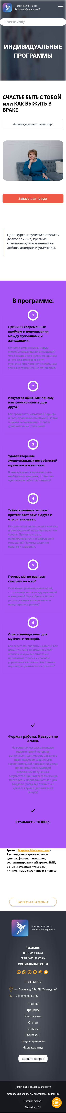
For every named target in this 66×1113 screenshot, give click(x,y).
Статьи (33, 1022)
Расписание (33, 1016)
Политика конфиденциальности (33, 1086)
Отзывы (33, 1028)
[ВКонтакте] (19, 972)
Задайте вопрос (33, 1058)
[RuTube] (41, 972)
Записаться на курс (33, 199)
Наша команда (33, 1047)
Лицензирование (33, 1041)
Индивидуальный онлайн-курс (33, 124)
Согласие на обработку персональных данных (33, 1094)
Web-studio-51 (33, 1107)
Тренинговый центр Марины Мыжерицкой (27, 8)
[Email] (35, 972)
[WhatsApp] (25, 972)
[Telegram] (30, 972)
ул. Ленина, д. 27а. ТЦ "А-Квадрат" (35, 989)
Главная (33, 1003)
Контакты (33, 1035)
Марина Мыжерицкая (33, 850)
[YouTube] (46, 972)
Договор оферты (33, 1101)
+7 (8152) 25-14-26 (26, 996)
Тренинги (33, 1010)
